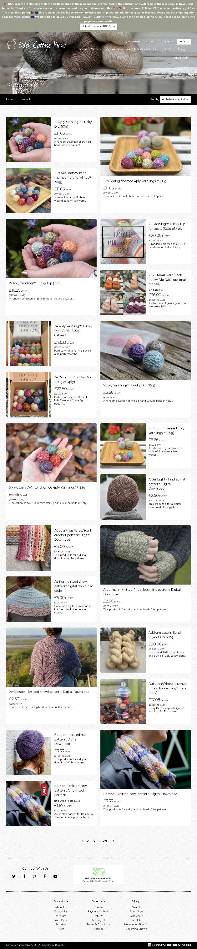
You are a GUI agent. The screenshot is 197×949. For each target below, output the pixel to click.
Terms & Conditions (98, 924)
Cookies (99, 907)
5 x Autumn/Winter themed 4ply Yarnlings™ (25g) (47, 488)
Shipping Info (98, 920)
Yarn (95, 49)
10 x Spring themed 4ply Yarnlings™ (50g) (135, 181)
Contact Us (152, 41)
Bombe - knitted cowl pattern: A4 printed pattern (71, 790)
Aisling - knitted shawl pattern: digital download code (73, 586)
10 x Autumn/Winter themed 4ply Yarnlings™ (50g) (73, 177)
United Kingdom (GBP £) (96, 26)
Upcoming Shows (136, 929)
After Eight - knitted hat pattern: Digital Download (167, 484)
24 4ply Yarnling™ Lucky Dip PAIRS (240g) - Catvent (73, 331)
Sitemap (99, 929)
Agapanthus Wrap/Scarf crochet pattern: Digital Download (72, 535)
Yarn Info (60, 916)
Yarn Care (61, 920)
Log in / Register (132, 41)
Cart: (184, 41)
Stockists (60, 924)
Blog (182, 49)
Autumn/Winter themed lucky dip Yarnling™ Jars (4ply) (168, 688)
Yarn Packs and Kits (141, 49)
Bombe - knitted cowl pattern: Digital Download (140, 794)
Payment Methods (98, 912)
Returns (98, 916)
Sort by (154, 99)
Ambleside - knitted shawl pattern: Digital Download (49, 692)
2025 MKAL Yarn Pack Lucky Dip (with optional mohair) (167, 279)
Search (136, 907)
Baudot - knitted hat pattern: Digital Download (70, 739)
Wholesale (181, 58)
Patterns (112, 49)
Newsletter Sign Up (136, 924)
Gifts (167, 49)
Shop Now (136, 912)
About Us (61, 907)
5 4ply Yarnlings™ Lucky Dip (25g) (129, 385)
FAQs (61, 929)
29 (105, 841)
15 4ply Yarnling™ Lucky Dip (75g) (35, 283)
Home (82, 49)
